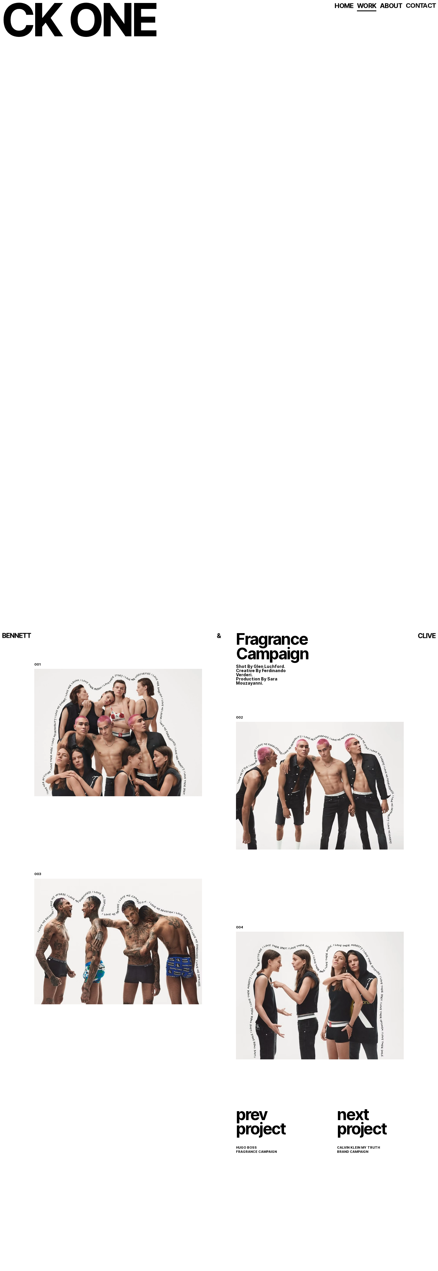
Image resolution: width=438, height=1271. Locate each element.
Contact (421, 5)
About (391, 5)
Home (344, 5)
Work (366, 5)
